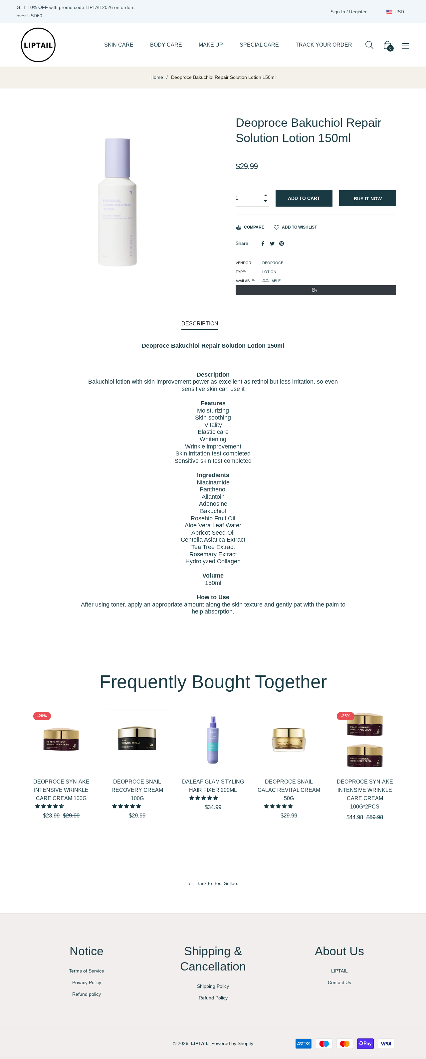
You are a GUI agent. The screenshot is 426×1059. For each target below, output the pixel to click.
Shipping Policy (213, 986)
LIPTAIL (339, 970)
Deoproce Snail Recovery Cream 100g (137, 790)
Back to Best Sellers (216, 883)
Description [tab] (199, 323)
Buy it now (368, 198)
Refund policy (86, 994)
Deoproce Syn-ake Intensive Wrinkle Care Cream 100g (61, 790)
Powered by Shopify (232, 1043)
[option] (61, 776)
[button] (50, 806)
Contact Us (339, 982)
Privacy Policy (86, 982)
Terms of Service (86, 970)
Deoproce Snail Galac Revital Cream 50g (289, 790)
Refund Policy (213, 997)
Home (156, 77)
